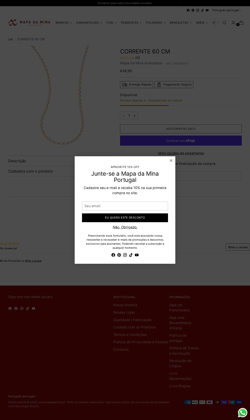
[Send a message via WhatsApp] (242, 412)
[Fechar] (171, 160)
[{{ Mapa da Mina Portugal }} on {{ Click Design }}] (113, 256)
